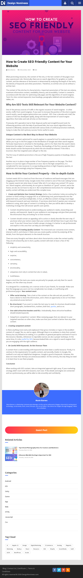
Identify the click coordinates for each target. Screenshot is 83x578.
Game (7, 496)
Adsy (41, 404)
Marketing (10, 549)
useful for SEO (27, 339)
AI (7, 545)
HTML (7, 512)
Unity (7, 491)
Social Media (63, 549)
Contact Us (12, 568)
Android (8, 481)
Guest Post (41, 430)
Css (6, 522)
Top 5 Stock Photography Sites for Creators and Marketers (39, 448)
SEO (44, 549)
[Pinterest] (63, 570)
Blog (4, 568)
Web (35, 70)
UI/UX (8, 552)
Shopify (52, 549)
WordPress (17, 552)
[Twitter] (59, 570)
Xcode (27, 552)
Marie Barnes (11, 70)
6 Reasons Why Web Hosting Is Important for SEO (35, 455)
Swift (72, 549)
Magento (68, 545)
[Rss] (68, 570)
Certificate (22, 568)
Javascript (9, 517)
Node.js (19, 549)
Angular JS (15, 545)
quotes (53, 306)
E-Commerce (49, 545)
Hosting (59, 545)
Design (25, 545)
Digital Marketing (36, 545)
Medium (43, 408)
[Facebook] (55, 570)
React (27, 549)
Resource (36, 549)
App (6, 501)
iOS (6, 486)
